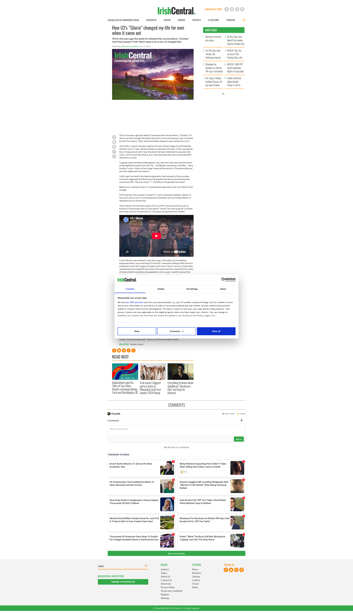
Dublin (133, 344)
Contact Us (166, 580)
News (195, 569)
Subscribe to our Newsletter (123, 581)
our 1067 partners (134, 302)
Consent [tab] (130, 289)
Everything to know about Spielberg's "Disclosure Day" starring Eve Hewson (180, 387)
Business (196, 572)
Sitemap (165, 598)
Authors (165, 569)
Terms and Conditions (172, 590)
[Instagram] (237, 9)
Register (165, 594)
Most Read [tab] (211, 30)
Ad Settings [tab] (192, 289)
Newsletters (213, 9)
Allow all (216, 331)
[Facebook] (226, 9)
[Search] (244, 20)
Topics (164, 572)
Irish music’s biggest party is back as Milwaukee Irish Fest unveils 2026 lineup (150, 387)
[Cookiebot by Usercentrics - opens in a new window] (223, 280)
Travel (195, 583)
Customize (175, 331)
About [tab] (223, 289)
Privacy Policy (168, 587)
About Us (165, 576)
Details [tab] (161, 289)
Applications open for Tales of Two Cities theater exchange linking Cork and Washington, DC (125, 387)
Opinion (196, 576)
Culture (196, 580)
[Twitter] (232, 9)
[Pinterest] (242, 9)
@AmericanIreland (130, 46)
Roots (195, 587)
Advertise (166, 583)
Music (140, 344)
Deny (136, 331)
